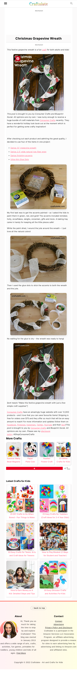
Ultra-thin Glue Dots (20, 159)
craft (44, 50)
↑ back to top (38, 608)
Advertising (59, 624)
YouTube (48, 425)
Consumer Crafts (47, 120)
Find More (21, 653)
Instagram (31, 425)
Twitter (40, 425)
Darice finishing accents (21, 155)
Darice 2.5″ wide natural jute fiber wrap (28, 152)
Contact (58, 621)
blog (63, 425)
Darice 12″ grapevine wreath (23, 148)
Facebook (11, 425)
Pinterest (21, 425)
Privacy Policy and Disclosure (58, 628)
